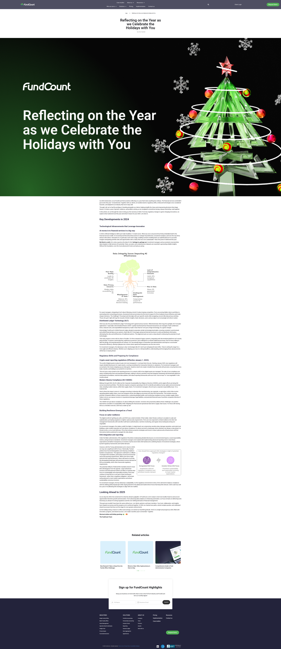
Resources (140, 2)
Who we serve (111, 6)
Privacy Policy (127, 646)
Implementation (140, 6)
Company (140, 618)
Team (139, 620)
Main (126, 13)
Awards (139, 626)
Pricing (131, 6)
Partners (140, 623)
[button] (208, 4)
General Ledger (126, 628)
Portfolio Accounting (127, 618)
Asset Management (104, 623)
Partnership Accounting (128, 620)
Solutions (122, 6)
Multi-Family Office (104, 620)
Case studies (120, 2)
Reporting (125, 626)
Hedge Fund (102, 628)
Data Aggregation (127, 631)
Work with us (141, 628)
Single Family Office (104, 618)
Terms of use (121, 646)
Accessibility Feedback (135, 646)
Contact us (151, 6)
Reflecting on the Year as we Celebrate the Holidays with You (140, 24)
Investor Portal (126, 623)
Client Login (238, 4)
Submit (166, 602)
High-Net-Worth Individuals (106, 626)
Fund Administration (104, 633)
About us (129, 2)
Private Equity (103, 631)
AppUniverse (126, 633)
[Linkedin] (157, 646)
